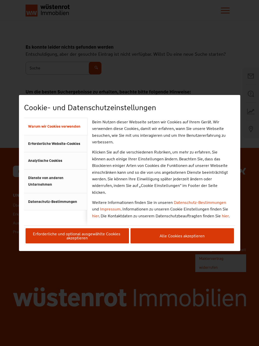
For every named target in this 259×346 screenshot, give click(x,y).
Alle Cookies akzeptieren (182, 236)
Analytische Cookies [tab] (45, 160)
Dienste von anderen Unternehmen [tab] (45, 181)
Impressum (110, 209)
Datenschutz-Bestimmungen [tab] (52, 201)
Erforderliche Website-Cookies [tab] (54, 143)
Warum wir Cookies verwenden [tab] (54, 126)
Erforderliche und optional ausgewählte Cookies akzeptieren (77, 236)
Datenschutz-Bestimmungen (200, 202)
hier (95, 216)
